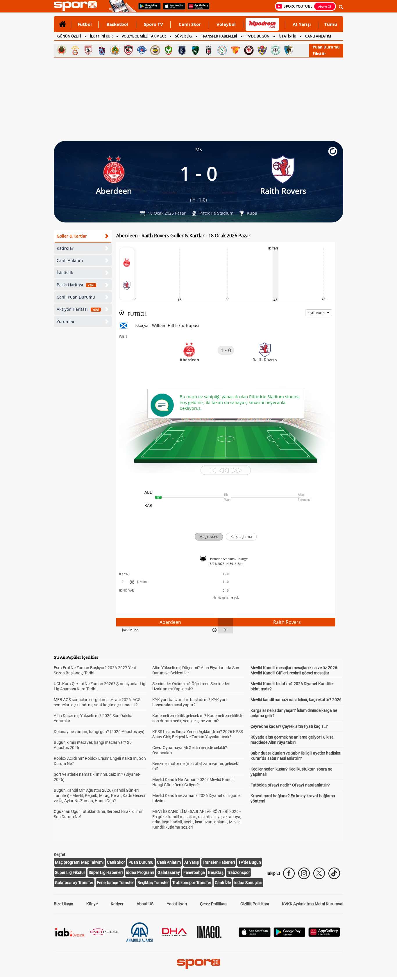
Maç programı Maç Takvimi (79, 862)
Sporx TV (153, 24)
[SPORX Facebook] (288, 873)
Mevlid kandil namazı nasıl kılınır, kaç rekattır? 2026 (296, 699)
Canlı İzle (223, 882)
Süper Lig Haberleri (106, 872)
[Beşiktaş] (209, 50)
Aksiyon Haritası (78, 309)
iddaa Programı (140, 872)
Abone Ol (324, 6)
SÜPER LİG (183, 36)
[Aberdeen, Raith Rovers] (126, 274)
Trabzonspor (238, 872)
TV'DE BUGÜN (257, 36)
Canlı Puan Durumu (76, 297)
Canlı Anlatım (70, 260)
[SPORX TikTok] (334, 873)
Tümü (330, 24)
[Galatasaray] (75, 50)
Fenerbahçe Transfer (115, 882)
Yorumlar (66, 321)
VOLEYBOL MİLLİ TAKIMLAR (144, 36)
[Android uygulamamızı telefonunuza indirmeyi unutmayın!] (147, 9)
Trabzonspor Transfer (191, 882)
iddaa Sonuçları (248, 882)
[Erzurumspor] (289, 50)
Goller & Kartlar (72, 236)
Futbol (85, 24)
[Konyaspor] (275, 50)
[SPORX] (198, 964)
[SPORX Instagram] (304, 873)
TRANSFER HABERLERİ (219, 36)
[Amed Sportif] (169, 50)
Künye (92, 903)
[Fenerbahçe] (155, 50)
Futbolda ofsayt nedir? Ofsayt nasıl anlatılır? (290, 785)
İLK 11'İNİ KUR (101, 36)
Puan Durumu (326, 47)
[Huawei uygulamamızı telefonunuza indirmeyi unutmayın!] (196, 9)
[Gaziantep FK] (128, 50)
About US (145, 903)
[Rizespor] (222, 50)
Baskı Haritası (75, 285)
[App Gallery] (324, 935)
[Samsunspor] (88, 50)
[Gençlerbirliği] (62, 50)
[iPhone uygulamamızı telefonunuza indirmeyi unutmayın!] (172, 9)
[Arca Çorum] (249, 50)
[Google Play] (289, 935)
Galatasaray (169, 872)
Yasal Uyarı (177, 903)
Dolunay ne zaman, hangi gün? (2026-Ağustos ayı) (99, 731)
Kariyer (117, 903)
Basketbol (117, 24)
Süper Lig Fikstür (70, 872)
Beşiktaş (215, 872)
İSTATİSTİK (287, 36)
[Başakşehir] (182, 50)
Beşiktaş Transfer (153, 882)
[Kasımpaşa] (142, 50)
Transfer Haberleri (219, 862)
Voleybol (226, 24)
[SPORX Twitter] (319, 873)
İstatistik (65, 272)
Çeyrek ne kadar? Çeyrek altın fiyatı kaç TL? (289, 726)
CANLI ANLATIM (318, 36)
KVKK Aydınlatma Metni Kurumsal (312, 903)
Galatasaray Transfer (74, 882)
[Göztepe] (235, 50)
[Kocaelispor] (195, 50)
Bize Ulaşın (63, 903)
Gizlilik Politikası (254, 903)
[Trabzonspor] (102, 50)
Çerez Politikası (213, 903)
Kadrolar (65, 248)
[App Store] (255, 935)
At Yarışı (302, 24)
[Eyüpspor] (262, 50)
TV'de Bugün (249, 862)
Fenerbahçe (194, 872)
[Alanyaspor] (115, 50)
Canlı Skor (190, 24)
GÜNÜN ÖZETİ (69, 36)
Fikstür (319, 53)
